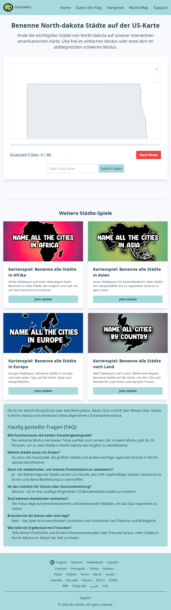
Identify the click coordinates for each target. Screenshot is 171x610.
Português (78, 568)
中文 (105, 586)
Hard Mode (149, 155)
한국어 (100, 580)
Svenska (56, 580)
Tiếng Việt (79, 586)
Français (61, 568)
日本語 (113, 580)
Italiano (108, 568)
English (62, 562)
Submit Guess (111, 168)
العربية (94, 586)
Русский (71, 580)
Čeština (71, 574)
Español (112, 562)
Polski (58, 574)
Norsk (85, 574)
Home (65, 7)
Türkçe (94, 568)
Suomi (110, 574)
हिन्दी (65, 586)
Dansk (97, 574)
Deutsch (77, 562)
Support (160, 7)
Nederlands (95, 562)
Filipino (87, 580)
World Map (138, 7)
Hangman (115, 7)
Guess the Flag (89, 7)
